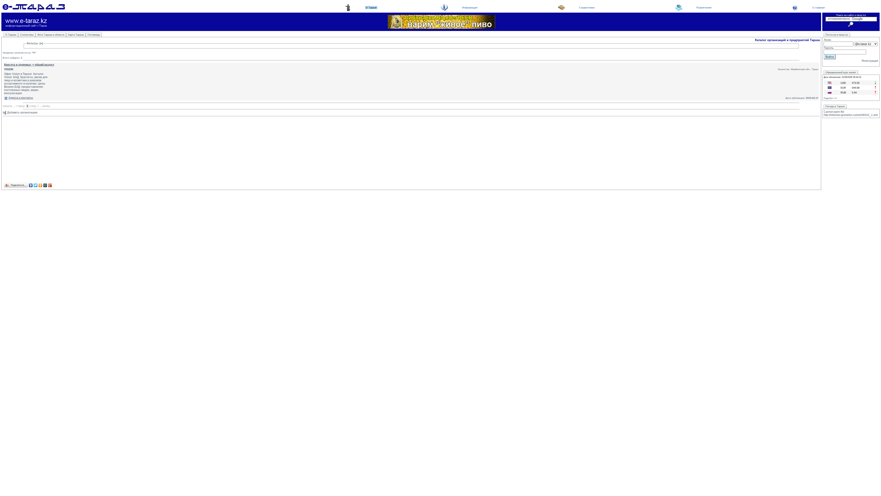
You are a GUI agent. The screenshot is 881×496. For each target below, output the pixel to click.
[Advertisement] (140, 150)
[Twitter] (35, 185)
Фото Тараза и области (50, 34)
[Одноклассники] (40, 185)
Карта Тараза (76, 34)
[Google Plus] (50, 185)
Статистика (26, 34)
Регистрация (870, 60)
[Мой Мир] (45, 185)
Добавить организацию (21, 112)
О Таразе (10, 34)
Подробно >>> (830, 98)
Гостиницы (94, 34)
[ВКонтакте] (30, 185)
